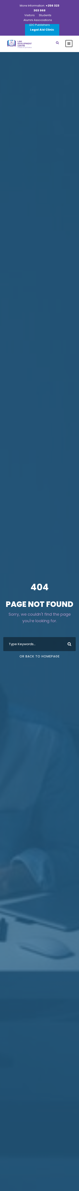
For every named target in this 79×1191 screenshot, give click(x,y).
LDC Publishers (39, 25)
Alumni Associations (37, 20)
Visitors (29, 15)
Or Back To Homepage (40, 656)
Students (45, 15)
